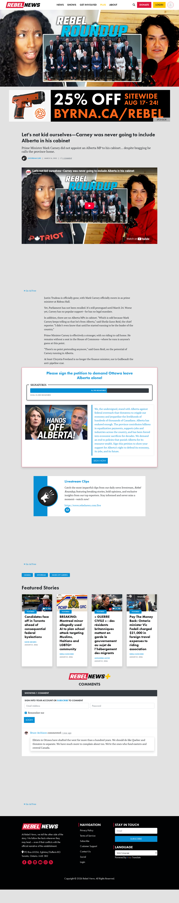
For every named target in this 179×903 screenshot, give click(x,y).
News (60, 4)
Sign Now (99, 460)
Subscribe (84, 841)
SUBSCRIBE (62, 700)
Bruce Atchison (38, 732)
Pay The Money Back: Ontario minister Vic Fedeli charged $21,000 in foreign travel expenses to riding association (141, 632)
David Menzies (30, 642)
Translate (136, 857)
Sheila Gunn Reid (67, 654)
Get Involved (88, 4)
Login (82, 862)
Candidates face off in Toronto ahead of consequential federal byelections (37, 626)
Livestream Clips (34, 158)
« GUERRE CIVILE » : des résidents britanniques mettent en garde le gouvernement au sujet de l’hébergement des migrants (106, 634)
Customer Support (88, 846)
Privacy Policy (86, 830)
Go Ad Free (30, 290)
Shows (71, 4)
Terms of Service (88, 835)
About (113, 4)
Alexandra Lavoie (102, 658)
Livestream (41, 575)
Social (83, 857)
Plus (103, 4)
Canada (27, 575)
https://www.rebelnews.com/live (83, 505)
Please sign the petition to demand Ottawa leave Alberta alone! (89, 375)
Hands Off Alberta (60, 575)
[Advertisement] (89, 269)
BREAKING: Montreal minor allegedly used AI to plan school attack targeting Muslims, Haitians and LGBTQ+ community (72, 632)
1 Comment (67, 158)
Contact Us (85, 851)
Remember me (36, 712)
